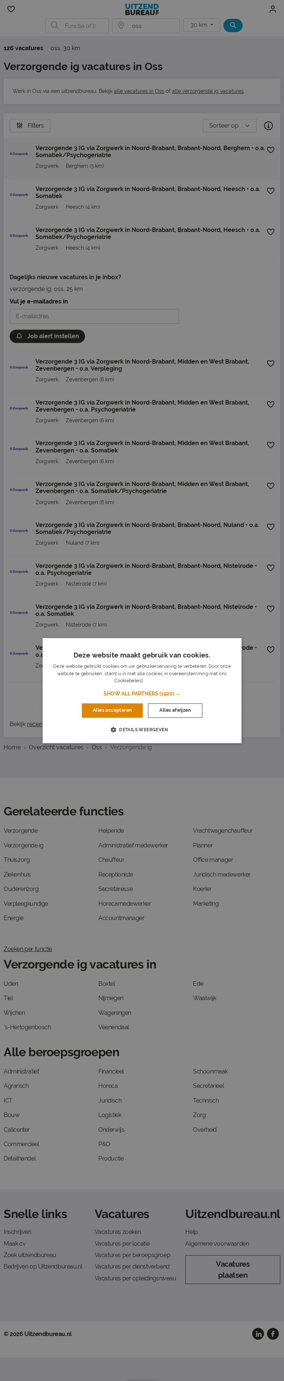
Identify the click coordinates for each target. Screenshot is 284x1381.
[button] (142, 694)
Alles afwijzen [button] (175, 710)
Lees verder (156, 681)
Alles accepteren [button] (112, 710)
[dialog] (142, 690)
